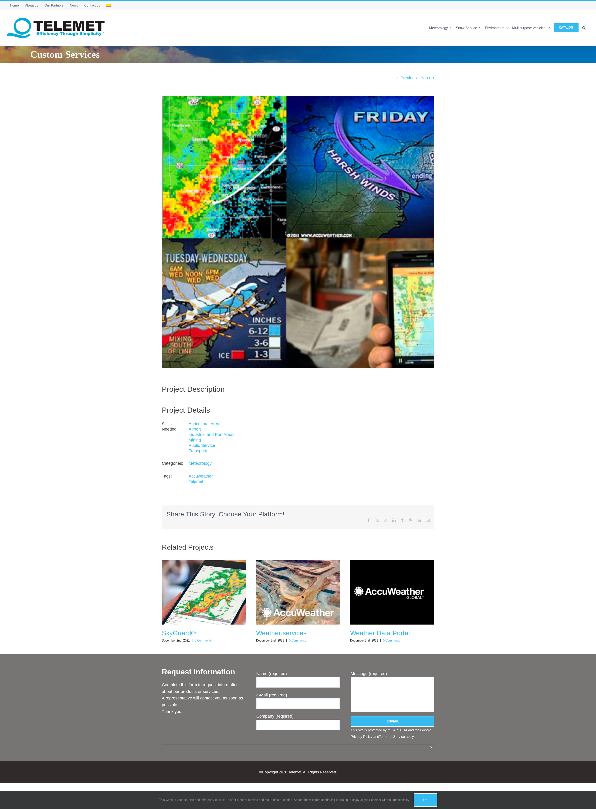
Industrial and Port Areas (211, 434)
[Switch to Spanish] (108, 5)
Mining (195, 440)
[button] (584, 27)
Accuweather (201, 476)
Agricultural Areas (205, 423)
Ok (425, 800)
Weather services (281, 633)
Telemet (196, 481)
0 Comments (203, 640)
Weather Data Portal (380, 633)
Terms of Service (392, 737)
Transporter (199, 450)
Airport (195, 429)
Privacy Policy (361, 737)
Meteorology (200, 463)
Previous (408, 78)
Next (425, 78)
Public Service (202, 445)
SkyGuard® (179, 633)
